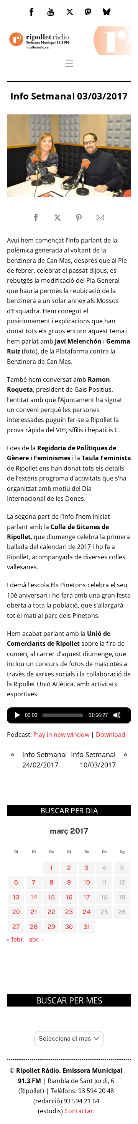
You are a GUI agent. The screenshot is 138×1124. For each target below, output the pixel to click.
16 (69, 897)
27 (16, 926)
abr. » (36, 939)
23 (69, 911)
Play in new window (61, 734)
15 (51, 897)
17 (87, 897)
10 (87, 882)
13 (16, 897)
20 (16, 911)
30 (69, 926)
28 (34, 926)
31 (87, 926)
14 (34, 897)
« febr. (15, 939)
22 (51, 911)
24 (86, 911)
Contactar (78, 1111)
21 (34, 911)
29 (51, 926)
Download (110, 734)
